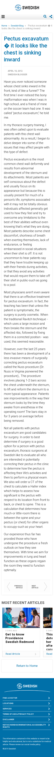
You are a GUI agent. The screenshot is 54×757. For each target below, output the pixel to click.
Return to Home (27, 666)
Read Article (13, 653)
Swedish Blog (17, 25)
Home (5, 25)
